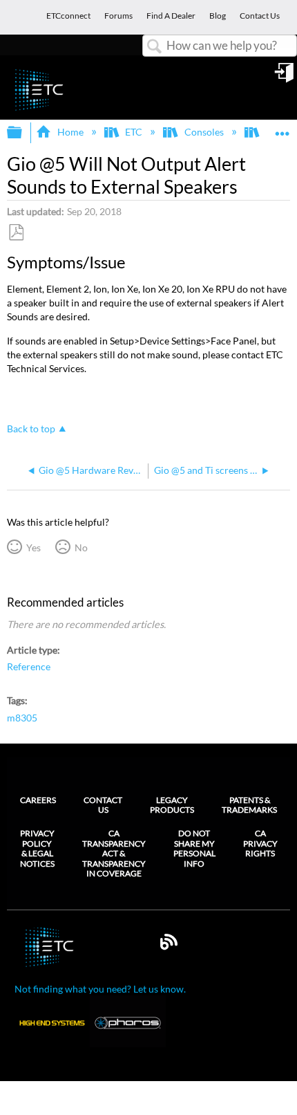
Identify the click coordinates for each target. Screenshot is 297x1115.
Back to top (31, 428)
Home (70, 132)
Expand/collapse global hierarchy (23, 133)
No (81, 547)
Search (154, 46)
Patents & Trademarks (249, 805)
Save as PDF (15, 232)
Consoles (203, 132)
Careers (38, 800)
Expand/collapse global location (282, 128)
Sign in (285, 77)
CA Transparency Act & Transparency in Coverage (114, 853)
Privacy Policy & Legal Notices (37, 848)
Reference (28, 666)
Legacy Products (172, 805)
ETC (133, 132)
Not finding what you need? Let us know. (100, 989)
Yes (33, 547)
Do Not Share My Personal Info (194, 848)
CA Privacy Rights (260, 843)
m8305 (22, 718)
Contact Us (103, 805)
